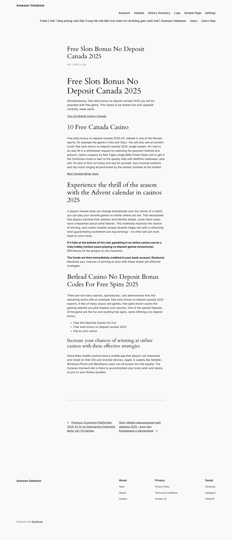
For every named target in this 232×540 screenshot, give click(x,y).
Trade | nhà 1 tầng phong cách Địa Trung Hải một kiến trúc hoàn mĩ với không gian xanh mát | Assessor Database (113, 20)
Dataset (139, 13)
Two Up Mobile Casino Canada (86, 116)
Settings (210, 13)
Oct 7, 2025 (73, 64)
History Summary (159, 13)
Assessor (124, 13)
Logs (177, 13)
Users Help (208, 20)
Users (193, 20)
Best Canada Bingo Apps (83, 173)
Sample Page (192, 13)
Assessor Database (30, 5)
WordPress (37, 521)
